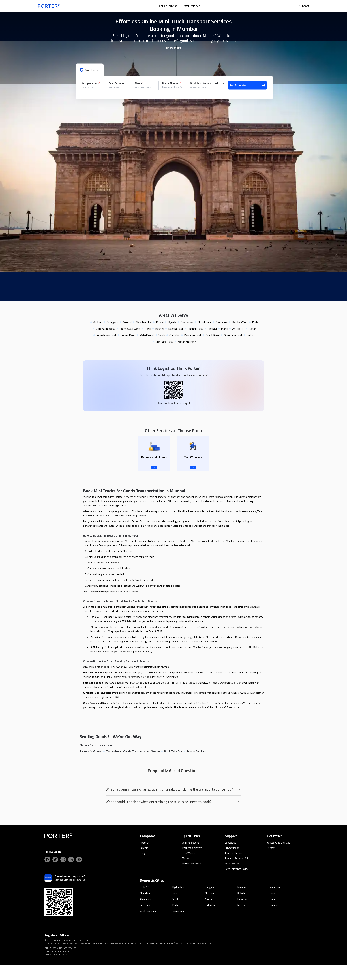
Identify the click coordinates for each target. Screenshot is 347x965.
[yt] (79, 859)
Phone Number (171, 83)
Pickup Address (90, 83)
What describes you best (205, 83)
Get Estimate (237, 85)
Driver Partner (191, 6)
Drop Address (117, 83)
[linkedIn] (71, 859)
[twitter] (55, 859)
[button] (90, 70)
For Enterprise (168, 6)
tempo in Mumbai (111, 591)
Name (139, 83)
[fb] (47, 859)
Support (304, 6)
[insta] (63, 859)
